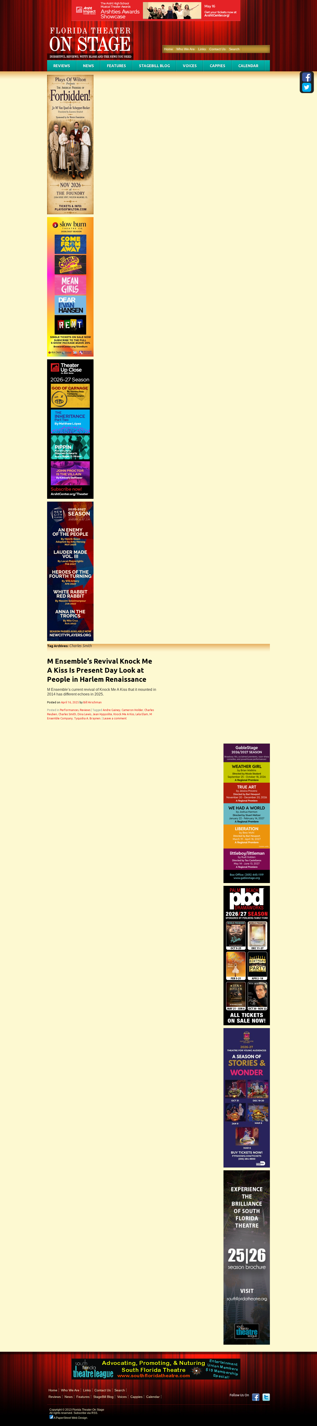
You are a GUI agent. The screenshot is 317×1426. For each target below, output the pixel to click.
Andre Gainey (111, 709)
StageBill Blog (154, 66)
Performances (69, 709)
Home (168, 49)
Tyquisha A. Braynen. (87, 718)
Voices (190, 66)
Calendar (248, 66)
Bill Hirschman (92, 702)
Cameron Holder (132, 709)
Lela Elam (142, 714)
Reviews (61, 66)
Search (234, 49)
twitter (266, 1397)
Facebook (255, 1397)
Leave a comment (115, 718)
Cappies (217, 66)
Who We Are (185, 49)
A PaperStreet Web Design (70, 1417)
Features (116, 66)
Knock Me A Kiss (123, 714)
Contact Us (217, 49)
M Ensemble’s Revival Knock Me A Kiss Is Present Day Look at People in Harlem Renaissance (99, 670)
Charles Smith (67, 714)
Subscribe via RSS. (86, 1413)
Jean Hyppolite (102, 714)
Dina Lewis (84, 714)
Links (202, 49)
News (88, 66)
